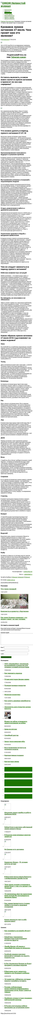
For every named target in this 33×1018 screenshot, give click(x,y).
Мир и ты (7, 11)
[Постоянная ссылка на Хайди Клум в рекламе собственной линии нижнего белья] (7, 824)
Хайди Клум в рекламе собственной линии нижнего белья (18, 828)
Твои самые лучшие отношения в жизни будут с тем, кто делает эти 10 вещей (17, 886)
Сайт (2, 654)
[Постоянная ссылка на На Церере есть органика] (7, 846)
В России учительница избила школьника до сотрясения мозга (16, 1006)
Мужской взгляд (9, 15)
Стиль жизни (8, 14)
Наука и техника (9, 17)
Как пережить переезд (13, 673)
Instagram (20, 577)
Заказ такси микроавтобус (14, 741)
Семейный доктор (11, 735)
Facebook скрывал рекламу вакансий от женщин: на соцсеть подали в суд (16, 955)
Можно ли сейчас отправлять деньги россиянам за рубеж (15, 722)
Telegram (14, 577)
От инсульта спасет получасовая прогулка (15, 769)
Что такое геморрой (8, 589)
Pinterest (27, 577)
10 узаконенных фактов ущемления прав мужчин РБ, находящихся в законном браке (18, 895)
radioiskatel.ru (28, 574)
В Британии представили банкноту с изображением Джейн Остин (17, 877)
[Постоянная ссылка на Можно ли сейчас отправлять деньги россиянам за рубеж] (7, 718)
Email (2, 650)
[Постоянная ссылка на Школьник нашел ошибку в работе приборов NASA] (7, 809)
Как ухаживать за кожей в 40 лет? (17, 931)
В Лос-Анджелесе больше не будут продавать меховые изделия (18, 964)
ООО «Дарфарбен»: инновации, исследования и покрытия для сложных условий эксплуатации (16, 665)
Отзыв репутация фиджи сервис (16, 679)
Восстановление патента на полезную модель (15, 748)
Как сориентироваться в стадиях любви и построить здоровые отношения (17, 905)
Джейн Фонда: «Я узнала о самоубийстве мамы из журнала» (17, 947)
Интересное (8, 13)
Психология (7, 10)
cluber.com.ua (11, 580)
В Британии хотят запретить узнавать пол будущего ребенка (16, 972)
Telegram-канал (18, 57)
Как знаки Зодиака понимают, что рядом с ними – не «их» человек (14, 618)
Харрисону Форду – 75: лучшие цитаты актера (16, 863)
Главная (3, 21)
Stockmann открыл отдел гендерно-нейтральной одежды (18, 999)
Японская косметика (12, 694)
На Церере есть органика (14, 849)
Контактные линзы (11, 761)
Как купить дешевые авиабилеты (17, 701)
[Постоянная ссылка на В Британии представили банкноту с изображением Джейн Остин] (7, 873)
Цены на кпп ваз (10, 729)
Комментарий (5, 632)
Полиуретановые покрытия (15, 685)
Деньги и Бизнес (9, 18)
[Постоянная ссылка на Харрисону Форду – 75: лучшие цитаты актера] (7, 859)
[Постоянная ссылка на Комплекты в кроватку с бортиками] (14, 608)
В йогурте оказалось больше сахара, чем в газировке (18, 790)
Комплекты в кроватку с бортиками (15, 611)
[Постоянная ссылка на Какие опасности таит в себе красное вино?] (7, 916)
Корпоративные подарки (14, 755)
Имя (2, 647)
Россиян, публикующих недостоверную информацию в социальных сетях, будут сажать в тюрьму (17, 989)
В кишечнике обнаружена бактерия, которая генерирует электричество (17, 782)
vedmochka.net (28, 571)
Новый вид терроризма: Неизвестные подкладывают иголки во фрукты (15, 938)
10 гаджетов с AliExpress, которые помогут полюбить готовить (17, 980)
